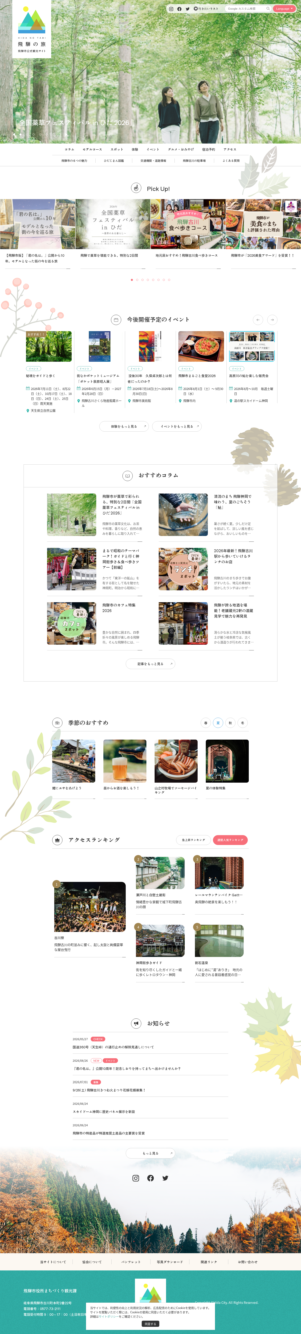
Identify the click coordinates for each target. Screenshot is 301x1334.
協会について (92, 1261)
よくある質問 (231, 160)
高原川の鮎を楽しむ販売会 (248, 375)
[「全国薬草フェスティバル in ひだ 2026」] (150, 142)
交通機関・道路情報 (153, 160)
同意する (150, 1324)
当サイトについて (53, 1261)
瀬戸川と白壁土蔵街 (150, 894)
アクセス (229, 149)
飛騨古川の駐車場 (194, 160)
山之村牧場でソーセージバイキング (176, 790)
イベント (153, 149)
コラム (69, 149)
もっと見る (150, 1153)
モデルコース (92, 149)
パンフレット (131, 1261)
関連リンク (209, 1261)
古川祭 (59, 937)
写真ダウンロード (170, 1261)
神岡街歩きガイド (149, 962)
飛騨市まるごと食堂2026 (197, 375)
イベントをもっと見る (177, 426)
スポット (116, 149)
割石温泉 (201, 962)
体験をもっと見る (124, 426)
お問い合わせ (248, 1261)
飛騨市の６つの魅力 (74, 160)
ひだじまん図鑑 (114, 160)
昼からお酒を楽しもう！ (121, 788)
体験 (135, 149)
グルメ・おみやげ (181, 149)
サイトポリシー (109, 1316)
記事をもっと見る (150, 663)
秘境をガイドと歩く (40, 375)
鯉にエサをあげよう (67, 788)
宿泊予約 (208, 149)
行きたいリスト (208, 9)
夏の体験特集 (215, 788)
